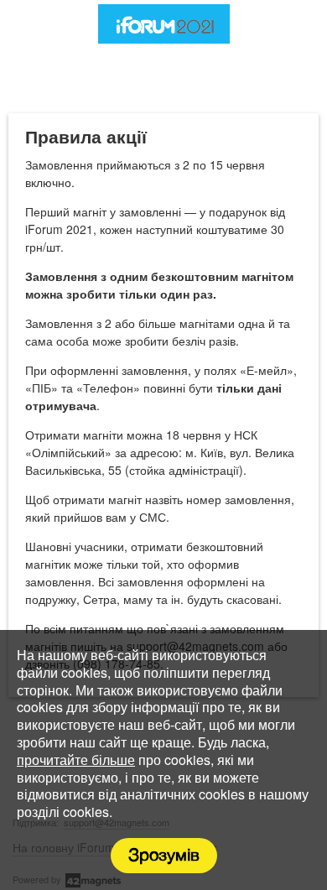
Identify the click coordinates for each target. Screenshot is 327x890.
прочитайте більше (76, 759)
